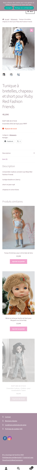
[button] (31, 30)
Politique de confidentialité (12, 457)
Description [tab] (6, 153)
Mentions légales (11, 421)
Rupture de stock (18, 399)
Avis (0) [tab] (4, 159)
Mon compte (6, 468)
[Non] (34, 5)
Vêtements (14, 19)
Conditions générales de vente (15, 425)
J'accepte (8, 8)
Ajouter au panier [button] (18, 261)
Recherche (18, 468)
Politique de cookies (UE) (14, 429)
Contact (8, 417)
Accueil (7, 19)
